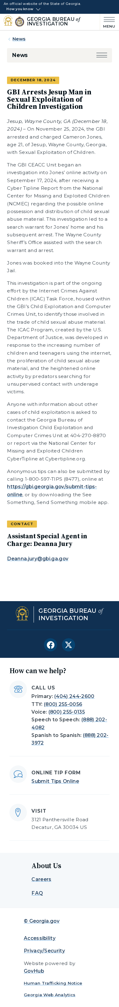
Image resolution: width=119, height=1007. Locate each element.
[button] (101, 55)
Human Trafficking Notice (53, 983)
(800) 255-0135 (67, 712)
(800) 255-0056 (63, 704)
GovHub (34, 971)
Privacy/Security (44, 951)
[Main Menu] (107, 22)
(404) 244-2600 (74, 696)
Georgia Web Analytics (50, 994)
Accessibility (40, 938)
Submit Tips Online (55, 781)
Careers (41, 879)
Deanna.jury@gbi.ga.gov (37, 559)
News (19, 39)
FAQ (37, 893)
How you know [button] (19, 9)
